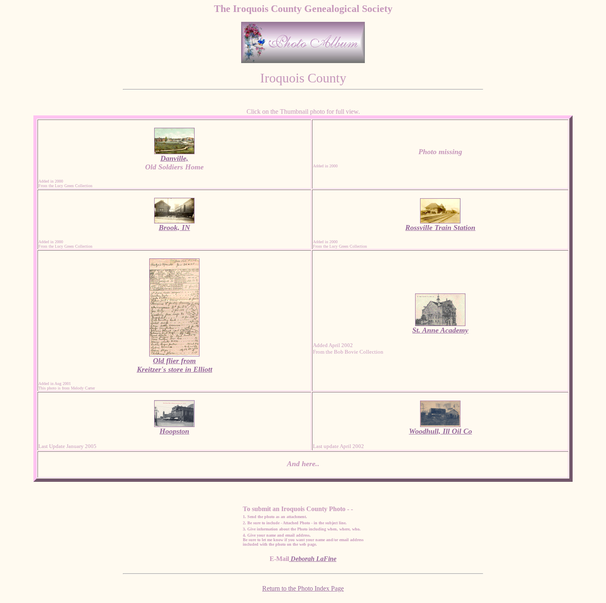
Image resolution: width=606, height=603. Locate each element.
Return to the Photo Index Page (303, 588)
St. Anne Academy (440, 330)
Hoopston (174, 431)
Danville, (174, 158)
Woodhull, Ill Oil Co (440, 431)
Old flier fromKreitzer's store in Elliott (174, 365)
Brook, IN (174, 227)
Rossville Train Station (440, 227)
